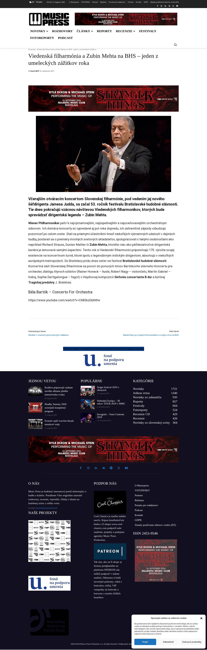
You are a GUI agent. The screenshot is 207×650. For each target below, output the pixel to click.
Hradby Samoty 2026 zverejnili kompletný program (55, 408)
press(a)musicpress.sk (46, 508)
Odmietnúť (168, 642)
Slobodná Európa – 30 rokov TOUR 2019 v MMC (111, 402)
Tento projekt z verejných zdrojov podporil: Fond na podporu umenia (103, 348)
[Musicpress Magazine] (49, 19)
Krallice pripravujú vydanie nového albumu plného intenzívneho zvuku (59, 391)
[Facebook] (157, 6)
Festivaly (31, 49)
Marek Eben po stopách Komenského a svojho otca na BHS (151, 335)
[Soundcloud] (169, 6)
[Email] (122, 78)
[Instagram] (161, 6)
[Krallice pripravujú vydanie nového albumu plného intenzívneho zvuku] (35, 391)
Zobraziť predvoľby (191, 642)
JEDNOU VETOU (42, 381)
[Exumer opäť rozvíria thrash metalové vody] (35, 424)
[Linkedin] (165, 6)
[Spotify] (111, 468)
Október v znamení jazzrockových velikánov (48, 335)
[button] (201, 618)
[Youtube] (177, 6)
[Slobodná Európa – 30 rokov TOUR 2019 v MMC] (88, 404)
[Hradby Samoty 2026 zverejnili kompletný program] (35, 407)
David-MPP (34, 71)
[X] (173, 6)
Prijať (145, 642)
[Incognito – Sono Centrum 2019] (88, 418)
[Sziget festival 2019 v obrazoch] (88, 391)
